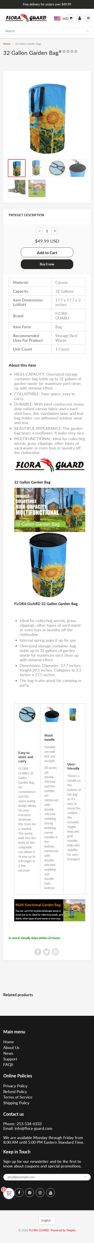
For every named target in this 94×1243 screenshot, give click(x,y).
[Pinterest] (29, 1192)
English (46, 1220)
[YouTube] (50, 1192)
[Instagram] (40, 1192)
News (8, 1053)
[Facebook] (19, 1192)
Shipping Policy (16, 1102)
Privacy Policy (15, 1085)
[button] (68, 51)
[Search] (87, 31)
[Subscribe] (85, 1176)
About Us (11, 1047)
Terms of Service (18, 1097)
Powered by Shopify (63, 1230)
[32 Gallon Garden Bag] (47, 116)
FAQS (8, 1064)
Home (6, 43)
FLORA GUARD (39, 1230)
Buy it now (47, 264)
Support (10, 1058)
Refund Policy (15, 1091)
